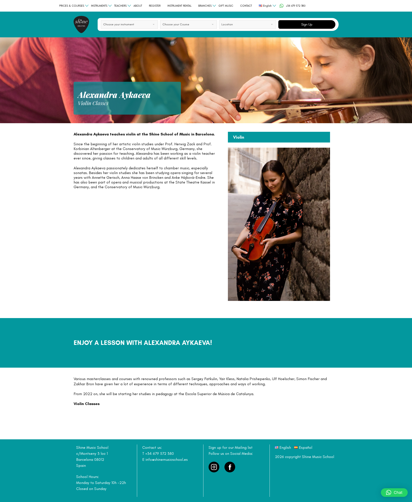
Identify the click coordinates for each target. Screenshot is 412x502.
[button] (394, 492)
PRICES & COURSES (71, 5)
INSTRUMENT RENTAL (179, 5)
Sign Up (306, 24)
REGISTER (155, 5)
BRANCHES (205, 5)
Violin (238, 137)
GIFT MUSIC (225, 5)
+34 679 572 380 (296, 5)
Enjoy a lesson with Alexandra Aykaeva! (143, 343)
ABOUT (137, 5)
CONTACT (246, 5)
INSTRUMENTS (99, 5)
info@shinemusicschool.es (166, 459)
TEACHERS (120, 5)
